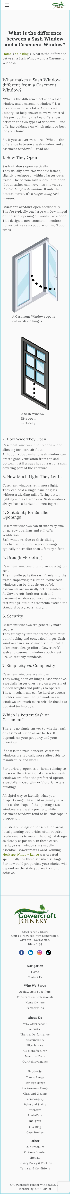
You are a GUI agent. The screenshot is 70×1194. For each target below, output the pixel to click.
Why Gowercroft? (35, 1023)
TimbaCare (35, 1115)
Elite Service (35, 1045)
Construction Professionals (35, 997)
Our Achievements (35, 1061)
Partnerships (35, 1008)
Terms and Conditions (35, 1168)
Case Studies (35, 1132)
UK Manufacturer (35, 1050)
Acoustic (35, 1029)
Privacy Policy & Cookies (35, 1163)
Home (7, 54)
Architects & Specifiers (35, 991)
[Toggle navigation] (7, 5)
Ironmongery (35, 1099)
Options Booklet (35, 1152)
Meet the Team (35, 1056)
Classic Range (35, 1077)
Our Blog (22, 54)
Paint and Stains (35, 1104)
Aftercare (35, 1110)
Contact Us (35, 977)
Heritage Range (35, 1082)
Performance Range (35, 1088)
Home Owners (35, 1002)
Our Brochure (35, 1146)
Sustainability (35, 1040)
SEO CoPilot (43, 1188)
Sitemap (35, 1157)
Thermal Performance (35, 1034)
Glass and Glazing (35, 1093)
